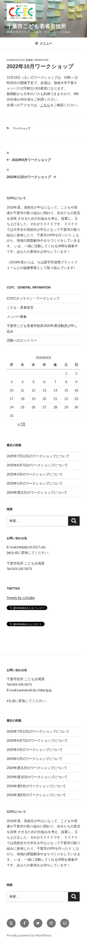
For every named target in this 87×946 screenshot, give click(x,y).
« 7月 (21, 424)
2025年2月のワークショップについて (34, 474)
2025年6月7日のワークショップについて (37, 465)
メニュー (46, 43)
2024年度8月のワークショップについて (36, 795)
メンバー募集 (17, 316)
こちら (45, 105)
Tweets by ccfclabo (21, 598)
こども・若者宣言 (20, 307)
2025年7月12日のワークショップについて (38, 456)
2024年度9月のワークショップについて (36, 786)
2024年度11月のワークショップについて (37, 492)
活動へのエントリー (22, 340)
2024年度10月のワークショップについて (37, 777)
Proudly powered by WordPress (29, 935)
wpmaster (41, 60)
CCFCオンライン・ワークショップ (33, 298)
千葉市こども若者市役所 (36, 26)
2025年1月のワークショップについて (34, 483)
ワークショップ (21, 128)
